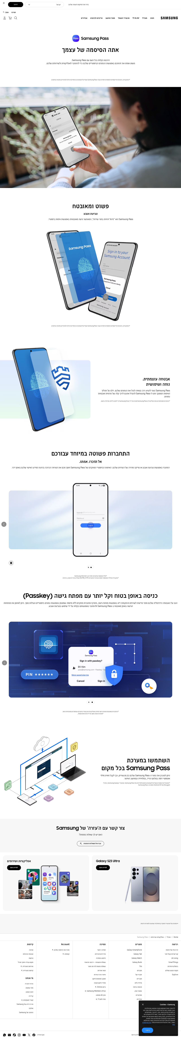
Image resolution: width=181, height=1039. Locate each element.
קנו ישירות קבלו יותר (171, 954)
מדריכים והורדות (100, 954)
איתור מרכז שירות (100, 974)
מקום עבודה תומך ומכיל (25, 962)
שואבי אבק (138, 991)
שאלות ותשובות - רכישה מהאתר (95, 962)
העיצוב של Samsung (26, 1012)
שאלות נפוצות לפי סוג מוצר (97, 966)
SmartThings (173, 962)
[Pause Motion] (11, 563)
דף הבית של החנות (172, 950)
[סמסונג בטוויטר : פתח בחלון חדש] (29, 1034)
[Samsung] (169, 18)
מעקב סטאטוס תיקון (99, 979)
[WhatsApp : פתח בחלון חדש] (4, 1034)
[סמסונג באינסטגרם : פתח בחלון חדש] (19, 1034)
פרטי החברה (29, 984)
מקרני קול (138, 974)
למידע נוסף (103, 867)
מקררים (139, 979)
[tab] (92, 567)
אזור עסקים (29, 988)
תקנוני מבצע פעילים (171, 970)
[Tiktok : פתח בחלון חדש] (14, 1034)
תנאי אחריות (102, 970)
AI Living (175, 958)
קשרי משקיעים (28, 1000)
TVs (140, 966)
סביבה (31, 950)
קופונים (66, 954)
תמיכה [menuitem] (13, 12)
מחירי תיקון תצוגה (100, 983)
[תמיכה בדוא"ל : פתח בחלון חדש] (9, 1034)
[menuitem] (152, 18)
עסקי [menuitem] (7, 12)
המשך (16, 4)
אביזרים (139, 999)
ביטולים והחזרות (173, 966)
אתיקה (31, 1008)
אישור (147, 1030)
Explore (175, 974)
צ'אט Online (101, 987)
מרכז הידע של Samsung (25, 1004)
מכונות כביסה (137, 987)
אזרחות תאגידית (27, 966)
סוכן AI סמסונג (101, 995)
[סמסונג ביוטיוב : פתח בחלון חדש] (24, 1034)
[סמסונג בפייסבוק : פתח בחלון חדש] (33, 1034)
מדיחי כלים (138, 983)
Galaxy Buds (137, 962)
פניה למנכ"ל (101, 999)
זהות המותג (29, 992)
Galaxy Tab (138, 954)
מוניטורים (139, 995)
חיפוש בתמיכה (101, 958)
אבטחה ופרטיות (28, 954)
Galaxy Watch (137, 958)
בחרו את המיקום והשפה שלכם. (78, 4)
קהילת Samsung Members (96, 991)
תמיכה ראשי (101, 950)
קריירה (31, 996)
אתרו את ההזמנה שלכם (61, 950)
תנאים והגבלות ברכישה (138, 1035)
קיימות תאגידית (28, 970)
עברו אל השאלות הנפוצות (92, 843)
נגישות (31, 958)
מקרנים (139, 970)
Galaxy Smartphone (134, 950)
